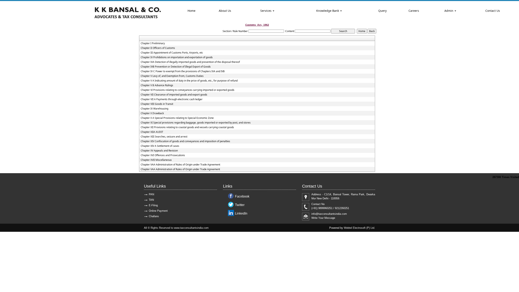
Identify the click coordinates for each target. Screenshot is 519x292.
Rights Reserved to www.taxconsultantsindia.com (180, 227)
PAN (151, 194)
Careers (414, 11)
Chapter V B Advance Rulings (157, 85)
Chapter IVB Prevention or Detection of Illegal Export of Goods (176, 66)
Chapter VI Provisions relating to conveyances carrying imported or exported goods (187, 90)
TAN (151, 199)
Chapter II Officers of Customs (158, 48)
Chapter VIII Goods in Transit (157, 104)
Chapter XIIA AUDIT (152, 132)
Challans (154, 216)
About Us (225, 11)
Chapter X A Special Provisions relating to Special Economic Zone (177, 118)
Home (191, 11)
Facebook (242, 196)
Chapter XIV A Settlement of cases (160, 146)
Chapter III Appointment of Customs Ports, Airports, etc (172, 52)
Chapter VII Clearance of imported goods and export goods (174, 94)
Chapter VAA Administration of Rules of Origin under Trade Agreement (180, 169)
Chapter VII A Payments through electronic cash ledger (172, 99)
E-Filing (153, 205)
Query (382, 11)
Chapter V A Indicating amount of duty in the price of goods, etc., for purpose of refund (189, 80)
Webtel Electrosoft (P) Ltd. (359, 227)
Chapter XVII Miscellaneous (156, 160)
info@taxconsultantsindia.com (329, 213)
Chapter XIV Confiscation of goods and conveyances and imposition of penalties (185, 141)
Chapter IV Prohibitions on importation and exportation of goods (177, 57)
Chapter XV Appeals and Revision (159, 150)
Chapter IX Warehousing (154, 108)
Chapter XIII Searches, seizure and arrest (164, 136)
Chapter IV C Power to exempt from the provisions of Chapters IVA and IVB (183, 71)
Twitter (239, 205)
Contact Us (492, 11)
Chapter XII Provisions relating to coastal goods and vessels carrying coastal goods (187, 127)
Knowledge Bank (328, 11)
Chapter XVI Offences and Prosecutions (163, 155)
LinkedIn (241, 213)
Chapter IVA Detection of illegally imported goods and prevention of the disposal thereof (190, 62)
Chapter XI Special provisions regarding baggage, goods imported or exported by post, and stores (196, 122)
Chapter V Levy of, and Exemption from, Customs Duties (172, 76)
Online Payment (158, 210)
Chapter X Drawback (152, 113)
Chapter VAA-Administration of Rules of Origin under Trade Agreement (180, 164)
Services (266, 11)
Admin (449, 11)
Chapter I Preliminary (153, 43)
